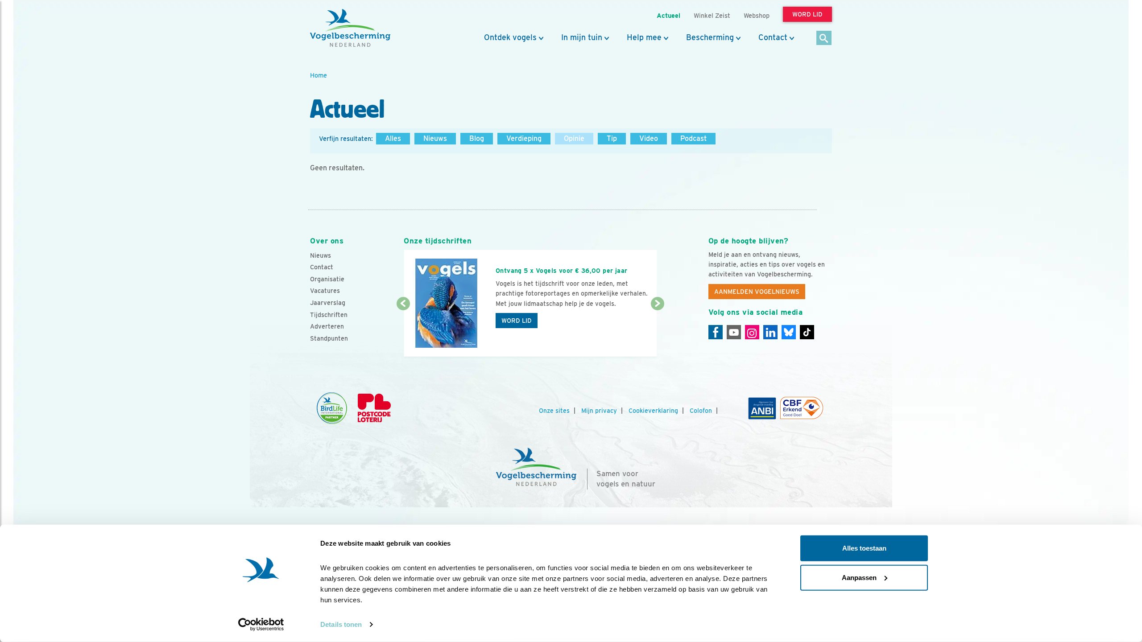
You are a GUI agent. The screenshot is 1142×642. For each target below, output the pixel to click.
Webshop (757, 15)
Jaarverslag (327, 302)
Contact (772, 37)
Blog (476, 138)
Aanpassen (859, 577)
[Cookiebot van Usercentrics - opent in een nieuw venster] (261, 624)
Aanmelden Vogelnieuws (756, 291)
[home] (350, 28)
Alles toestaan (864, 548)
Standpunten (329, 338)
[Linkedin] (770, 332)
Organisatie (327, 279)
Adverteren (327, 326)
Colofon (701, 410)
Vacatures (325, 290)
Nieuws (435, 138)
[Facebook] (715, 332)
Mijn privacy (599, 410)
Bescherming (710, 37)
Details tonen (341, 624)
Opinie (574, 138)
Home (318, 75)
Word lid (516, 320)
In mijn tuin (581, 37)
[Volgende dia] (657, 331)
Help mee (644, 37)
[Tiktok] (807, 332)
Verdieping (524, 138)
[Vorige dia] (403, 331)
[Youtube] (734, 332)
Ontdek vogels (510, 37)
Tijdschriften (329, 314)
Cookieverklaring (653, 410)
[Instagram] (752, 332)
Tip (612, 138)
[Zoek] (824, 38)
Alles (393, 138)
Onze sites (554, 410)
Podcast (693, 138)
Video (648, 138)
